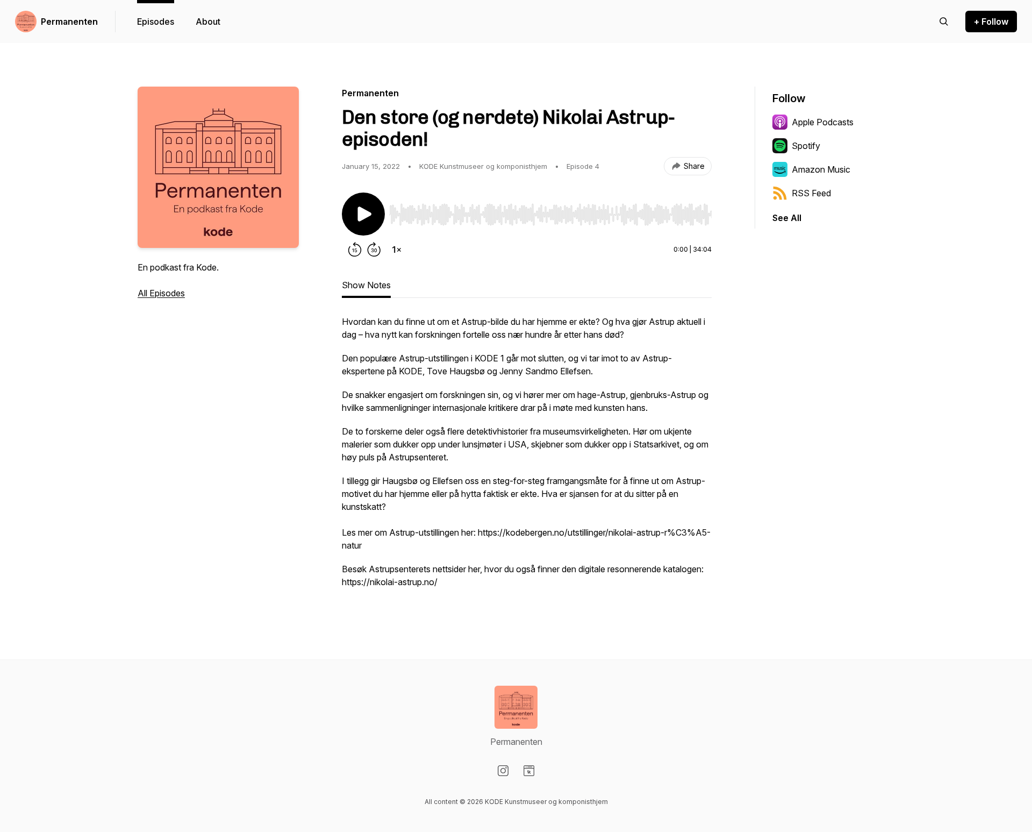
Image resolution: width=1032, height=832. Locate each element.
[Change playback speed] (396, 249)
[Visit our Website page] (529, 770)
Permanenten (69, 21)
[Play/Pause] (363, 214)
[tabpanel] (527, 457)
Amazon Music (821, 169)
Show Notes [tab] (366, 285)
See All (786, 217)
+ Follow (991, 21)
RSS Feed (811, 193)
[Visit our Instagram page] (503, 770)
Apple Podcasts (823, 122)
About (208, 21)
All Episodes (161, 293)
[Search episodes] (944, 21)
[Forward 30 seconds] (374, 249)
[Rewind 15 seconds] (354, 249)
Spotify (806, 145)
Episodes (155, 21)
